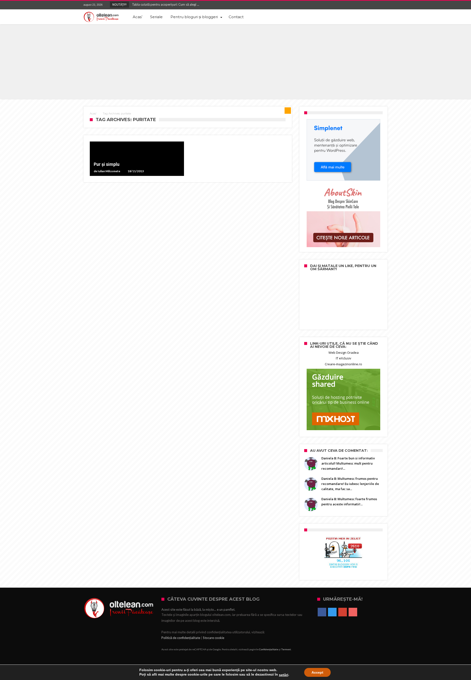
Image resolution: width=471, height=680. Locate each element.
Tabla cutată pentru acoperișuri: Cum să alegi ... (164, 4)
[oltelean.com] (101, 17)
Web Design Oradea (343, 352)
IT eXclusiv (343, 358)
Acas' (93, 113)
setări (283, 675)
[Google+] (375, 5)
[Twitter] (365, 5)
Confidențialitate (268, 649)
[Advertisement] (235, 61)
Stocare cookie (213, 638)
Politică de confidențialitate (180, 638)
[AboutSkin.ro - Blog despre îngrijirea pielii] (343, 216)
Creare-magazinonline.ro (343, 364)
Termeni (286, 649)
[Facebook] (356, 5)
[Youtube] (384, 5)
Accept (317, 672)
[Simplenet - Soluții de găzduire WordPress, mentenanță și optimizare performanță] (343, 150)
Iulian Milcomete (109, 171)
